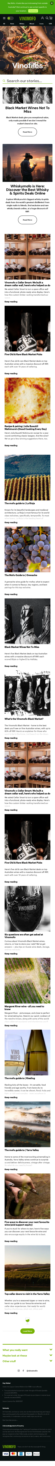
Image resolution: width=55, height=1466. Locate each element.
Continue (33, 11)
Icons (41, 24)
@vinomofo (32, 1370)
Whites (21, 24)
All (4, 24)
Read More (27, 132)
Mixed (32, 24)
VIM (50, 24)
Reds (12, 24)
